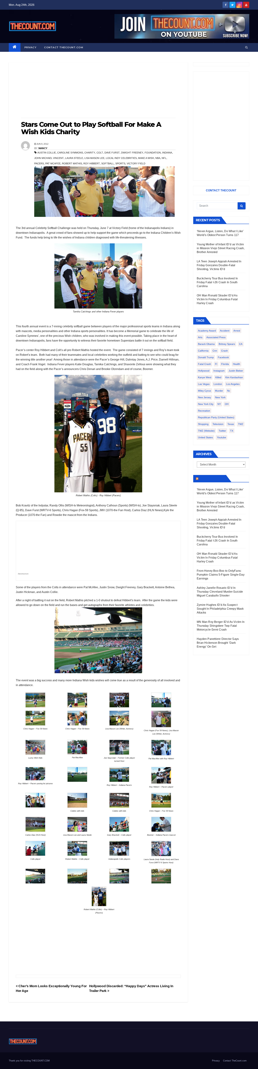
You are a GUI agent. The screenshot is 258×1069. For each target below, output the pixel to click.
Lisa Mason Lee (94, 158)
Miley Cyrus (204, 390)
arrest (236, 330)
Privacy (30, 47)
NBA (157, 158)
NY (219, 404)
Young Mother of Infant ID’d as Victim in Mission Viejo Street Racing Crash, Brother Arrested (220, 248)
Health (236, 364)
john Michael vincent (49, 158)
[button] (246, 47)
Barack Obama (206, 344)
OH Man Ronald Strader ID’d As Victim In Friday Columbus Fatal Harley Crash (217, 299)
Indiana (167, 152)
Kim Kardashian (234, 377)
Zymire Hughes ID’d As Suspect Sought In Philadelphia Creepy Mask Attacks (220, 608)
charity (89, 152)
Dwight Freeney (132, 152)
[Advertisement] (98, 90)
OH (227, 404)
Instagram (219, 370)
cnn (215, 350)
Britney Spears (227, 344)
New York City (205, 404)
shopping (203, 424)
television (218, 424)
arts (200, 337)
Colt (100, 152)
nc (228, 390)
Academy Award (207, 330)
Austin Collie (46, 152)
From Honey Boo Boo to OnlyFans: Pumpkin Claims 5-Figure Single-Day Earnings (220, 574)
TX (231, 430)
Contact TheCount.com (63, 47)
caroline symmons (70, 152)
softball (107, 163)
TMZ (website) (206, 430)
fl (216, 364)
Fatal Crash (204, 364)
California (203, 350)
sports (120, 163)
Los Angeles (233, 384)
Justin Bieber (236, 370)
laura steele (74, 158)
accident (224, 330)
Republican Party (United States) (216, 417)
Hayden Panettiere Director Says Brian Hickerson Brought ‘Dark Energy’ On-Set (218, 642)
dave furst (112, 152)
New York (220, 397)
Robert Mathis (72, 163)
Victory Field (136, 163)
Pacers (39, 163)
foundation (153, 152)
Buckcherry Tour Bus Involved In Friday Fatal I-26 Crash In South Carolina (217, 282)
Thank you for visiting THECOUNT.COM (29, 1060)
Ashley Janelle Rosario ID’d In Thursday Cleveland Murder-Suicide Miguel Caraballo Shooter (220, 591)
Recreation (204, 410)
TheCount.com (212, 478)
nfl (164, 158)
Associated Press (216, 337)
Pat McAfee (53, 163)
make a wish (146, 158)
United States (205, 437)
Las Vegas (204, 384)
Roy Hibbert (91, 163)
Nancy (42, 148)
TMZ (240, 424)
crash (224, 350)
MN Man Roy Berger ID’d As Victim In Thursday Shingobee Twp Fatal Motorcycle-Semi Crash (220, 625)
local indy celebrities (121, 158)
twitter (222, 430)
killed (218, 377)
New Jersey (204, 397)
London (218, 384)
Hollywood (203, 370)
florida (225, 364)
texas (230, 424)
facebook (223, 357)
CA (240, 344)
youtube (221, 437)
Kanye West (204, 377)
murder (219, 390)
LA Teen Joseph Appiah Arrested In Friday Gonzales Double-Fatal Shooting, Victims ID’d (219, 265)
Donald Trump (206, 357)
